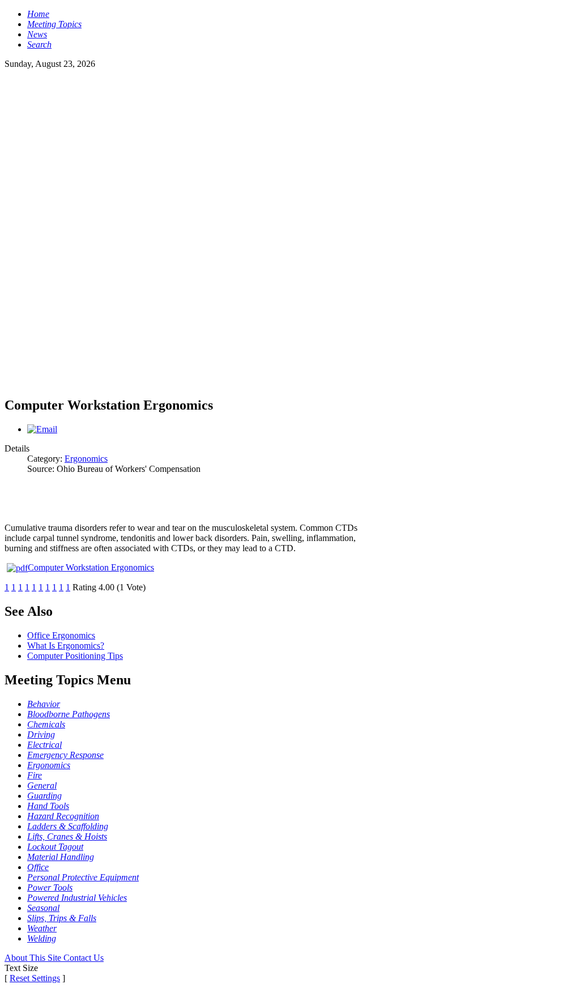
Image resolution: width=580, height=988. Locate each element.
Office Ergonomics (61, 635)
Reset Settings (35, 978)
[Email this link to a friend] (42, 429)
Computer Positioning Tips (75, 656)
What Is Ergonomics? (65, 645)
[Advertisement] (290, 148)
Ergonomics (86, 458)
